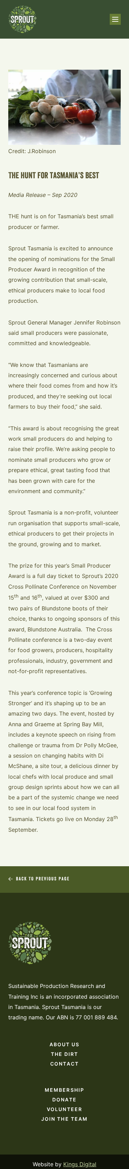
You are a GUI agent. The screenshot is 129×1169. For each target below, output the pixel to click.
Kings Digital (79, 1164)
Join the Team (64, 1119)
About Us (65, 1044)
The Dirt (64, 1054)
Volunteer (64, 1109)
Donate (64, 1099)
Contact (64, 1064)
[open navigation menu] (115, 19)
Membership (64, 1090)
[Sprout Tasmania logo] (22, 19)
